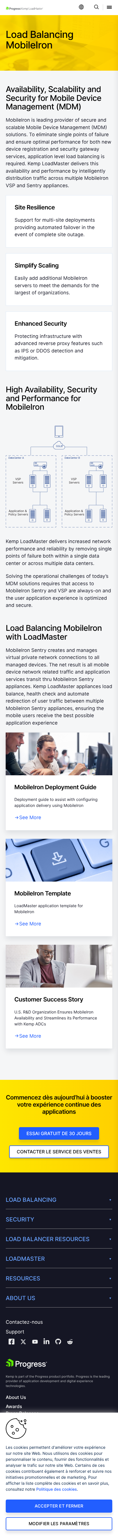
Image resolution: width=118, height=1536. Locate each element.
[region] (59, 1474)
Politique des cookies (56, 1489)
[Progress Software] (26, 1363)
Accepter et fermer (59, 1506)
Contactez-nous (24, 1322)
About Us (16, 1397)
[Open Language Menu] (81, 7)
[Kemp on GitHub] (58, 1342)
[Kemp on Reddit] (70, 1342)
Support (15, 1332)
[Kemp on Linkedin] (46, 1342)
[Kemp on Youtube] (35, 1342)
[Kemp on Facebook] (11, 1342)
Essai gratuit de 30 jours (58, 1133)
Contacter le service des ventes (59, 1151)
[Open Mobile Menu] (109, 7)
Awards (14, 1406)
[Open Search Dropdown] (95, 7)
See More (30, 818)
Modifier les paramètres (59, 1523)
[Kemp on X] (23, 1342)
